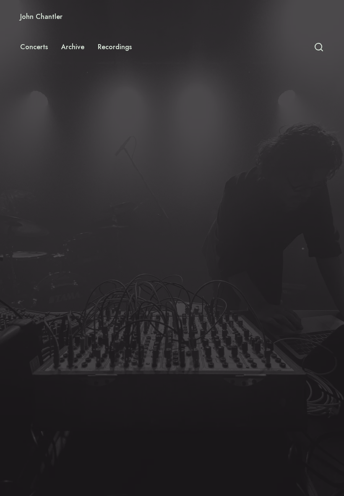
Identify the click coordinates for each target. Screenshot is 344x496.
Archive (72, 47)
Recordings (115, 47)
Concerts (34, 47)
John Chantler (41, 16)
